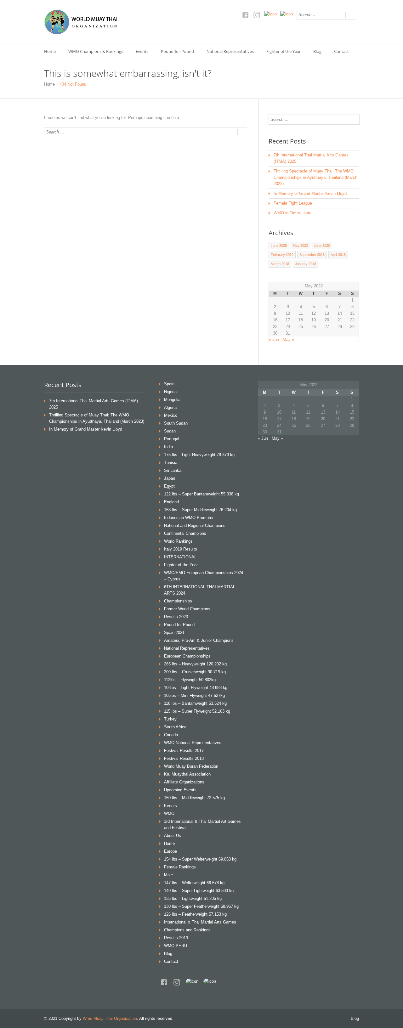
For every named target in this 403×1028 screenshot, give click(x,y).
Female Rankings (180, 867)
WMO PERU (175, 945)
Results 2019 (176, 937)
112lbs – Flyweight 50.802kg (190, 679)
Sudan (170, 431)
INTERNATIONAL (180, 557)
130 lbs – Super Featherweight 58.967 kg (201, 906)
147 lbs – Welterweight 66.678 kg (194, 882)
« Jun (274, 339)
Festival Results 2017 (184, 750)
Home (50, 51)
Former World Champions (187, 609)
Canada (171, 734)
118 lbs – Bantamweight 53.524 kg (195, 703)
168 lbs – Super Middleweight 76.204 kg (200, 509)
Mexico (170, 415)
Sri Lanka (172, 470)
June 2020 (322, 245)
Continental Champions (185, 533)
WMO (169, 813)
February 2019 (282, 255)
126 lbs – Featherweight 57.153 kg (195, 914)
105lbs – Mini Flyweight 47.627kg (194, 695)
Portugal (171, 439)
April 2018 (338, 255)
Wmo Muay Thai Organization (110, 1018)
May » (288, 339)
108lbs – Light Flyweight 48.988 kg (195, 687)
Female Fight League (293, 203)
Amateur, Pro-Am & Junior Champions (199, 640)
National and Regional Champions (194, 525)
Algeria (170, 407)
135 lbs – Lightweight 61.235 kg (193, 898)
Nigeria (170, 391)
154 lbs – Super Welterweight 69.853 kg (200, 859)
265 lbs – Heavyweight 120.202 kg (195, 664)
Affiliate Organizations (184, 782)
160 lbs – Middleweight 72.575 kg (194, 797)
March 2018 (280, 264)
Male (168, 875)
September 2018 (312, 255)
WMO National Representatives (192, 742)
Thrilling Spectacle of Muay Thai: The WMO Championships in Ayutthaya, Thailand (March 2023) (315, 177)
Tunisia (170, 462)
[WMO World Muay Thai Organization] (81, 22)
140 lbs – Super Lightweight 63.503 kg (199, 890)
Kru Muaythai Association (187, 774)
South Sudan (176, 423)
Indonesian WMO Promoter (188, 517)
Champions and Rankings (187, 930)
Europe (170, 851)
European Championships (187, 656)
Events (142, 51)
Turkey (170, 719)
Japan (169, 478)
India (168, 446)
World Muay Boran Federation (191, 766)
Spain (169, 383)
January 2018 (305, 264)
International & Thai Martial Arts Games (200, 922)
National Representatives (230, 51)
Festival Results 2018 (184, 758)
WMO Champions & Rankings (95, 51)
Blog (317, 51)
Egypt (169, 486)
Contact (341, 51)
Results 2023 (176, 616)
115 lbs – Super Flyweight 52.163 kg (197, 711)
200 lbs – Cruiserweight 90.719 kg (195, 671)
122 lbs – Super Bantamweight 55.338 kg (201, 494)
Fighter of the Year (283, 51)
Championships (178, 601)
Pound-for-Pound (177, 51)
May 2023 (300, 245)
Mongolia (172, 399)
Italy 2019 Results (180, 549)
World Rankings (178, 541)
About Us (172, 835)
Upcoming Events (180, 790)
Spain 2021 (174, 632)
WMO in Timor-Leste (292, 213)
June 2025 (279, 245)
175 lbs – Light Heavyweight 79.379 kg (199, 454)
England (171, 502)
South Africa (175, 727)
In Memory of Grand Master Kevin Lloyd (310, 193)
